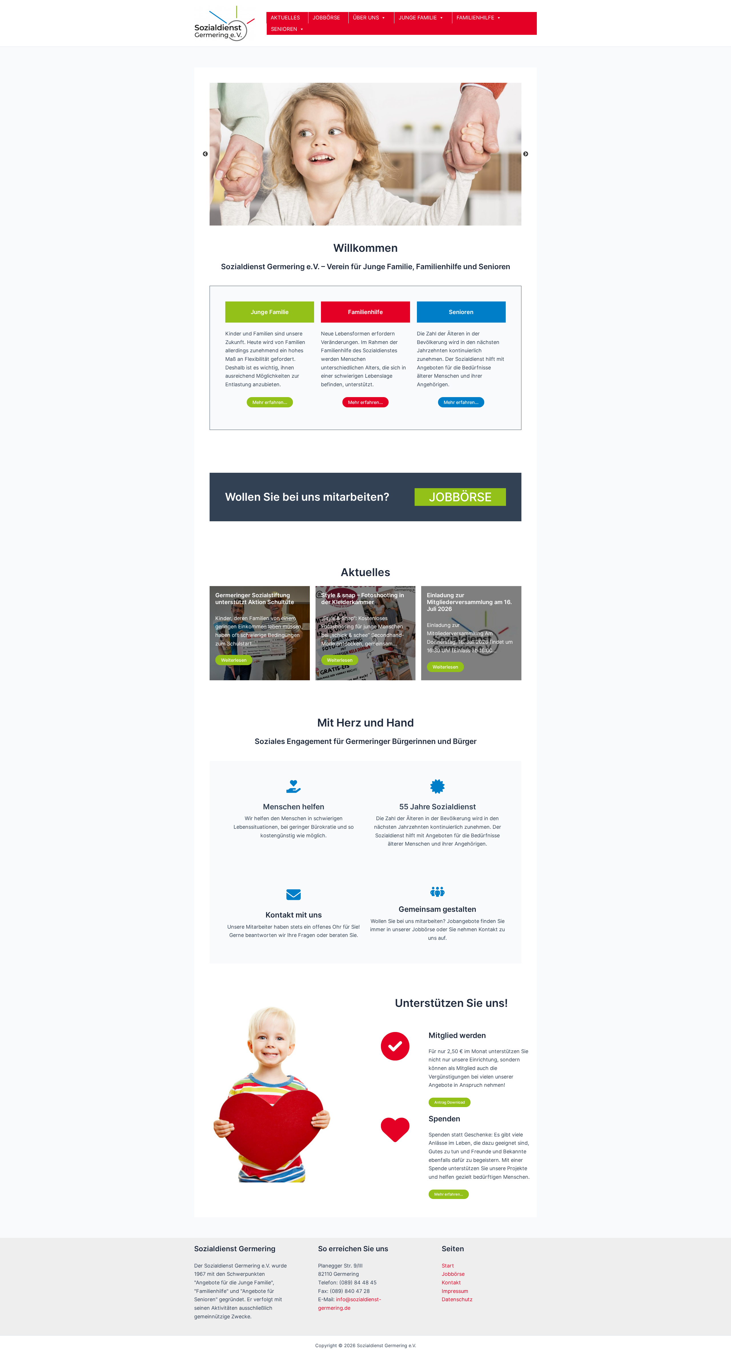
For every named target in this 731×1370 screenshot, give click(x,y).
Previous (205, 154)
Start (448, 1266)
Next (526, 154)
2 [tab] (371, 217)
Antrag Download (449, 1102)
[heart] (395, 1129)
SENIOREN (284, 29)
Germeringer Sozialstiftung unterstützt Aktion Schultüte (254, 598)
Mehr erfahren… (269, 402)
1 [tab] (363, 217)
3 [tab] (380, 217)
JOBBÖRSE (326, 18)
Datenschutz (457, 1299)
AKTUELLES (285, 18)
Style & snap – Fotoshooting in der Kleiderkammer (362, 598)
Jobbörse (453, 1274)
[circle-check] (395, 1046)
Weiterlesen (234, 660)
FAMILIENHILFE (475, 18)
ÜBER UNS (366, 18)
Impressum (455, 1291)
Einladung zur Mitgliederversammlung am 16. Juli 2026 (469, 602)
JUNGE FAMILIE (418, 18)
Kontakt (451, 1282)
